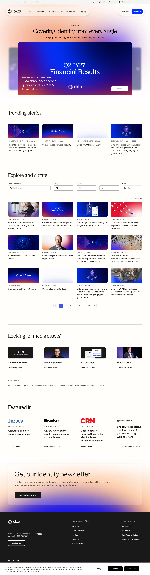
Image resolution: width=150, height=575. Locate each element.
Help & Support (127, 526)
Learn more (119, 89)
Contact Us (126, 531)
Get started (125, 11)
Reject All (115, 569)
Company (82, 11)
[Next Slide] (138, 69)
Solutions (40, 11)
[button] (63, 187)
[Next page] (95, 306)
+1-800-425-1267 (21, 536)
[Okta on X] (14, 561)
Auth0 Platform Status (130, 539)
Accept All (132, 569)
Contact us (137, 11)
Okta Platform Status (130, 535)
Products (30, 11)
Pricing (75, 535)
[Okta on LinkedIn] (18, 561)
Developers (70, 11)
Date (124, 184)
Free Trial (75, 539)
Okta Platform (77, 526)
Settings (99, 569)
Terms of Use (79, 385)
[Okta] (14, 11)
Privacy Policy (29, 571)
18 (89, 305)
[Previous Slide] (12, 69)
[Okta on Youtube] (9, 561)
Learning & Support (55, 11)
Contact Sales (77, 544)
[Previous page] (55, 306)
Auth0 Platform (78, 531)
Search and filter (14, 184)
